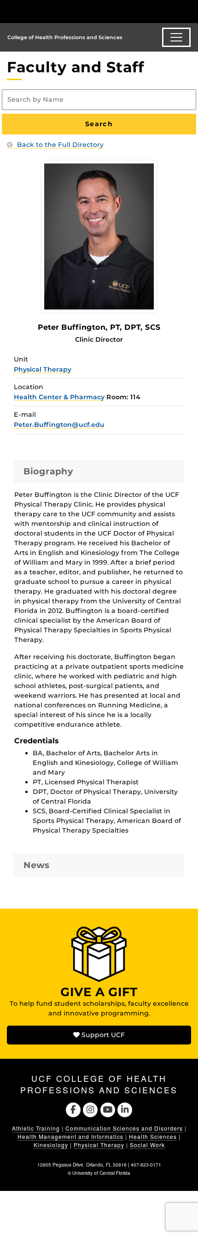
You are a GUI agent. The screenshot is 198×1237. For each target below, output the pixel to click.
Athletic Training (36, 1128)
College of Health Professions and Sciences (64, 37)
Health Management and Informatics (70, 1136)
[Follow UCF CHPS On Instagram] (90, 1109)
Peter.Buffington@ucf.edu (59, 424)
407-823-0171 (146, 1164)
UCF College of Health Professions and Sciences (99, 1084)
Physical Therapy (42, 369)
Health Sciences (153, 1136)
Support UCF (102, 1035)
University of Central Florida (101, 1173)
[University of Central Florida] (70, 11)
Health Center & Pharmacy (59, 397)
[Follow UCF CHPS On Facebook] (73, 1109)
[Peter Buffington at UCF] (99, 236)
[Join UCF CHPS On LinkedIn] (124, 1109)
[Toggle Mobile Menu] (189, 10)
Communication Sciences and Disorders (124, 1128)
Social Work (147, 1145)
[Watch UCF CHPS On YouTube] (107, 1109)
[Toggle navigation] (176, 37)
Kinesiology (51, 1145)
